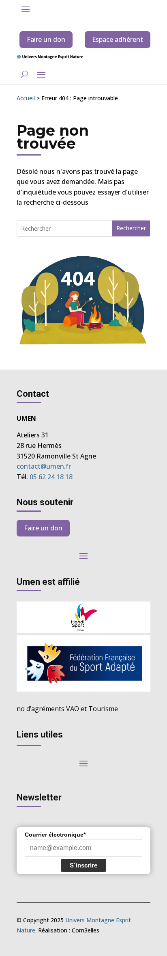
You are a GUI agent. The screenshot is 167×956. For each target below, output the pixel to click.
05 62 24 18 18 (51, 476)
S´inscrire (83, 865)
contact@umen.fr (44, 466)
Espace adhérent (117, 39)
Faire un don (46, 39)
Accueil (26, 98)
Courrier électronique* (55, 834)
